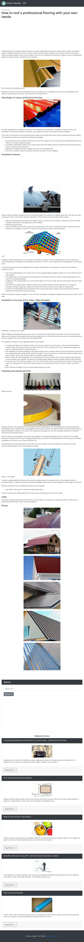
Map (47, 936)
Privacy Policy (54, 936)
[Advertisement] (42, 35)
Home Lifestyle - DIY (16, 3)
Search (9, 694)
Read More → (10, 770)
